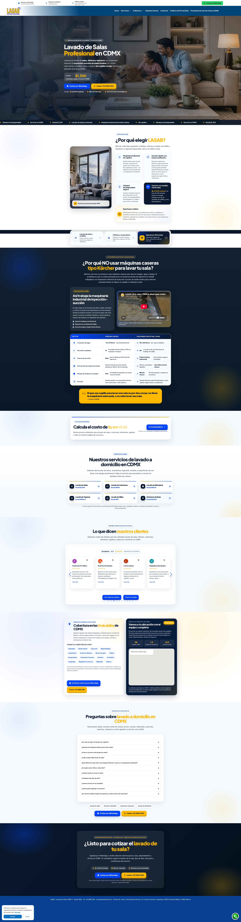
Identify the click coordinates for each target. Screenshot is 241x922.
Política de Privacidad (179, 11)
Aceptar (12, 916)
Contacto (164, 11)
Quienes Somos (151, 11)
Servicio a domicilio (110, 806)
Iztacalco (100, 657)
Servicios (125, 11)
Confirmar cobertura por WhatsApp (85, 683)
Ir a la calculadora (156, 427)
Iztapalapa (71, 648)
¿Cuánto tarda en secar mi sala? (92, 773)
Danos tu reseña (131, 597)
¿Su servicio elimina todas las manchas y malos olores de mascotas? (104, 793)
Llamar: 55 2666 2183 (105, 86)
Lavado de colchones (127, 806)
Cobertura (137, 11)
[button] (108, 600)
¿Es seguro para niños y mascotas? (93, 768)
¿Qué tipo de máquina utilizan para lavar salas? (97, 747)
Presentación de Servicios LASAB (205, 11)
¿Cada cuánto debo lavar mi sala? (92, 757)
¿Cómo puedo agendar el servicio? (93, 788)
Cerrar (27, 916)
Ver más (17, 912)
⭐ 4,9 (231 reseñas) (77, 91)
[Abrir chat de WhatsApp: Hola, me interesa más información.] (235, 916)
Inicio (116, 11)
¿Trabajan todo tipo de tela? (90, 778)
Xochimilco (110, 657)
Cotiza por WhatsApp (213, 3)
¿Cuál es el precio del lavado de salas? (94, 752)
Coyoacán (94, 648)
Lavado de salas (95, 806)
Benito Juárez (82, 648)
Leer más (86, 582)
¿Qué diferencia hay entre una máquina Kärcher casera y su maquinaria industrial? (109, 763)
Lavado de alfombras (144, 806)
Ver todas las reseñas (111, 597)
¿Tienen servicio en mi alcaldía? (92, 783)
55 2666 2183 (53, 4)
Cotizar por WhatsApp (78, 86)
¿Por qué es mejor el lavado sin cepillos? (95, 742)
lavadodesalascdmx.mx (104, 899)
